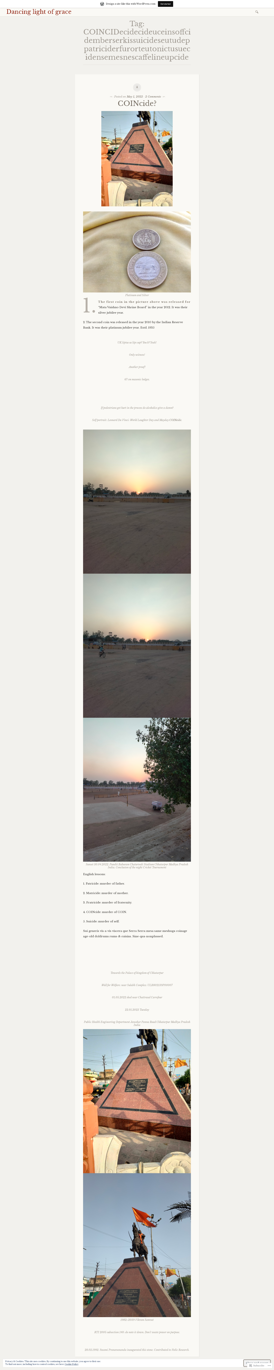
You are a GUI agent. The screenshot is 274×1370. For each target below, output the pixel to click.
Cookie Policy (71, 1364)
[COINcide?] (137, 208)
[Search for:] (257, 12)
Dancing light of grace (39, 11)
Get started (165, 4)
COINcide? (137, 103)
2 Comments (153, 96)
